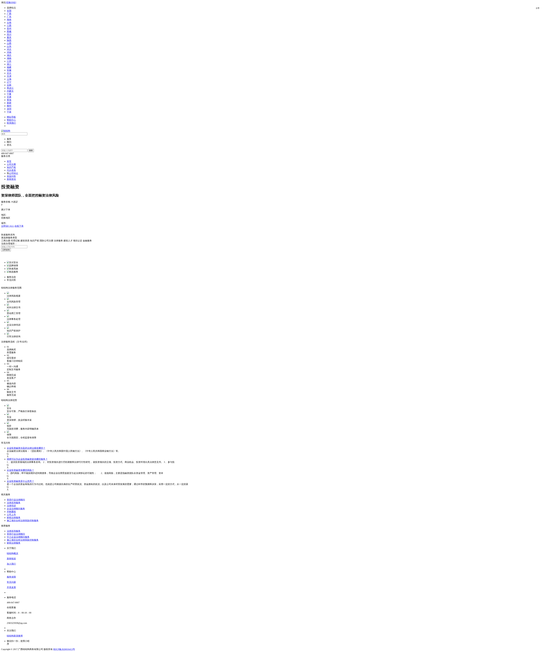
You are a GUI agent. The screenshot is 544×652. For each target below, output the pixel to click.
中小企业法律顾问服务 (18, 537)
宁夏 (9, 94)
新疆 (9, 103)
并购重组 (11, 511)
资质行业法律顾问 (16, 500)
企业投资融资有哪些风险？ (20, 470)
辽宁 (9, 82)
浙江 (9, 64)
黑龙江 (10, 88)
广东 (9, 16)
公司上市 (11, 514)
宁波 (9, 112)
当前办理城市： (9, 243)
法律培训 (11, 505)
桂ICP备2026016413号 (64, 649)
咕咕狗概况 (12, 553)
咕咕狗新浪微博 (15, 636)
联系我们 (11, 123)
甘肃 (9, 97)
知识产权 (11, 167)
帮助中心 (11, 120)
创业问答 (11, 176)
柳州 (9, 106)
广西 (9, 13)
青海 (9, 100)
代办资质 (11, 170)
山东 (9, 46)
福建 (9, 67)
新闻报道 (11, 558)
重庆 (9, 37)
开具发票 (11, 587)
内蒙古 (10, 91)
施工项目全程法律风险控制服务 (23, 520)
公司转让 (13, 173)
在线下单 (19, 226)
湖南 (9, 58)
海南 (9, 19)
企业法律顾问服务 (16, 508)
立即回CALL (7, 226)
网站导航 (11, 117)
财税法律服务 (13, 517)
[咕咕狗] (5, 131)
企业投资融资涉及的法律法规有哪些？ (26, 448)
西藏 (9, 31)
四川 (9, 34)
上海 (9, 79)
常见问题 (11, 582)
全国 (9, 10)
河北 (9, 49)
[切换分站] (11, 2)
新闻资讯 (11, 179)
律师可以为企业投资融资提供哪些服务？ (27, 459)
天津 (9, 76)
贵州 (9, 28)
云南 (9, 22)
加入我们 (11, 564)
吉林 (9, 85)
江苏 (9, 61)
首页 (9, 161)
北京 (9, 73)
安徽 (9, 70)
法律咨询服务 (13, 502)
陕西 (9, 40)
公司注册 (11, 164)
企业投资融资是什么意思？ (20, 481)
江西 (9, 25)
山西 (9, 43)
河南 (9, 52)
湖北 (9, 55)
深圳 (9, 109)
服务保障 (11, 577)
